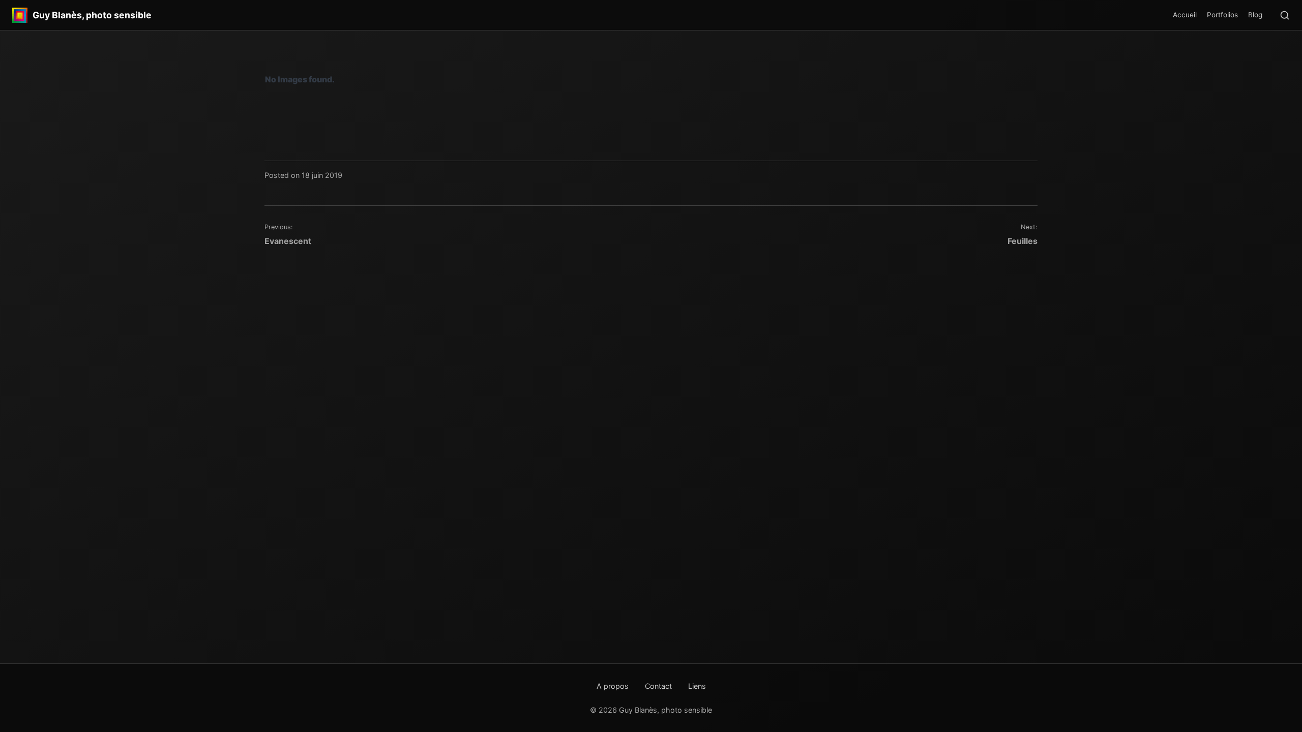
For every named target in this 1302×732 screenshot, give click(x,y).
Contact (658, 686)
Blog (1255, 15)
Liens (697, 686)
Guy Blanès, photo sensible (92, 15)
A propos (613, 686)
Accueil (1185, 15)
